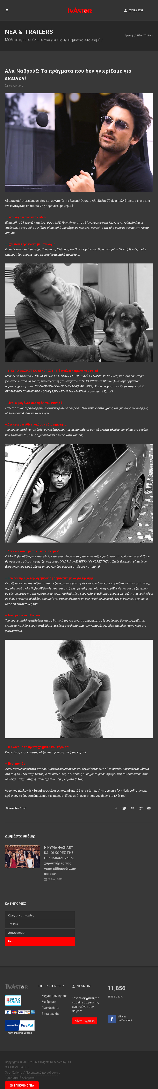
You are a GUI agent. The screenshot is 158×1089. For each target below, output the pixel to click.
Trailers (13, 924)
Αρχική (129, 35)
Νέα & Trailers (145, 35)
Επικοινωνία (50, 1013)
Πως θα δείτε (50, 1007)
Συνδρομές (49, 1001)
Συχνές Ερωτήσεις (54, 995)
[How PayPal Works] (20, 1012)
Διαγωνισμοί (16, 932)
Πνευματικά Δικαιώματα (42, 1072)
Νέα (10, 941)
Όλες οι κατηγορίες (21, 915)
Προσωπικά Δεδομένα (20, 1078)
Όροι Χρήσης (13, 1072)
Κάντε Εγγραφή (85, 1021)
